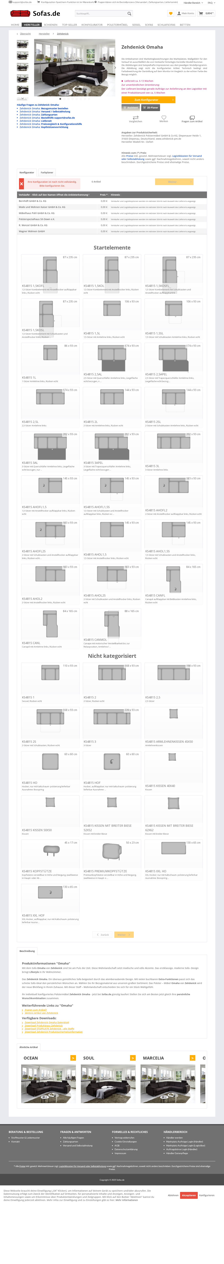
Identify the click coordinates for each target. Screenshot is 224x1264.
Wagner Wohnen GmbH (32, 231)
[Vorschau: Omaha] (22, 44)
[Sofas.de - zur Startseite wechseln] (35, 14)
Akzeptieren (189, 1195)
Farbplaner (47, 172)
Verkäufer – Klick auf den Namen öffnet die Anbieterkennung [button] (53, 194)
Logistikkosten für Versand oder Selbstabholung (82, 1166)
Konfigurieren (206, 1195)
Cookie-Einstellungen (126, 1141)
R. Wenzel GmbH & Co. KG (33, 225)
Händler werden (174, 1137)
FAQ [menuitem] (210, 2)
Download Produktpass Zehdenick (43, 1025)
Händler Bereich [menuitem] (192, 2)
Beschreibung (27, 951)
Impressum (120, 1153)
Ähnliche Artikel (29, 1047)
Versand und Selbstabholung (77, 1145)
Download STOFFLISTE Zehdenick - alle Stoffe (49, 1028)
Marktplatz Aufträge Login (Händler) (184, 1141)
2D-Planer (152, 107)
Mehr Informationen (127, 1200)
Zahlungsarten (70, 1141)
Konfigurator (27, 172)
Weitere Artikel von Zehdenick (41, 1012)
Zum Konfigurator (146, 100)
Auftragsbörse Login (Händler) (181, 1149)
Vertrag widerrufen (124, 1137)
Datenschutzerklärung (126, 1149)
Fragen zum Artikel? (35, 1009)
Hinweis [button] (115, 194)
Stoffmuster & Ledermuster (25, 1137)
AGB (117, 1145)
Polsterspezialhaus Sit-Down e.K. (37, 219)
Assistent (132, 107)
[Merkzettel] (170, 13)
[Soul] (108, 1083)
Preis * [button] (104, 194)
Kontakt (15, 1141)
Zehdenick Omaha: (44, 108)
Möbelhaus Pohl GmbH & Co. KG (36, 213)
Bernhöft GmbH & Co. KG (32, 201)
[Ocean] (48, 1083)
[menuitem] (104, 13)
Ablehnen (173, 1195)
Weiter (172, 182)
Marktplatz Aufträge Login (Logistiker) (185, 1145)
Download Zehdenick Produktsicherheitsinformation (53, 1031)
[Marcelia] (168, 1083)
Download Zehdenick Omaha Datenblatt (46, 1022)
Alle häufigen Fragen (73, 1137)
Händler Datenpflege (177, 1153)
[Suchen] (129, 13)
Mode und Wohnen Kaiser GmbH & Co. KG (42, 207)
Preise (129, 155)
